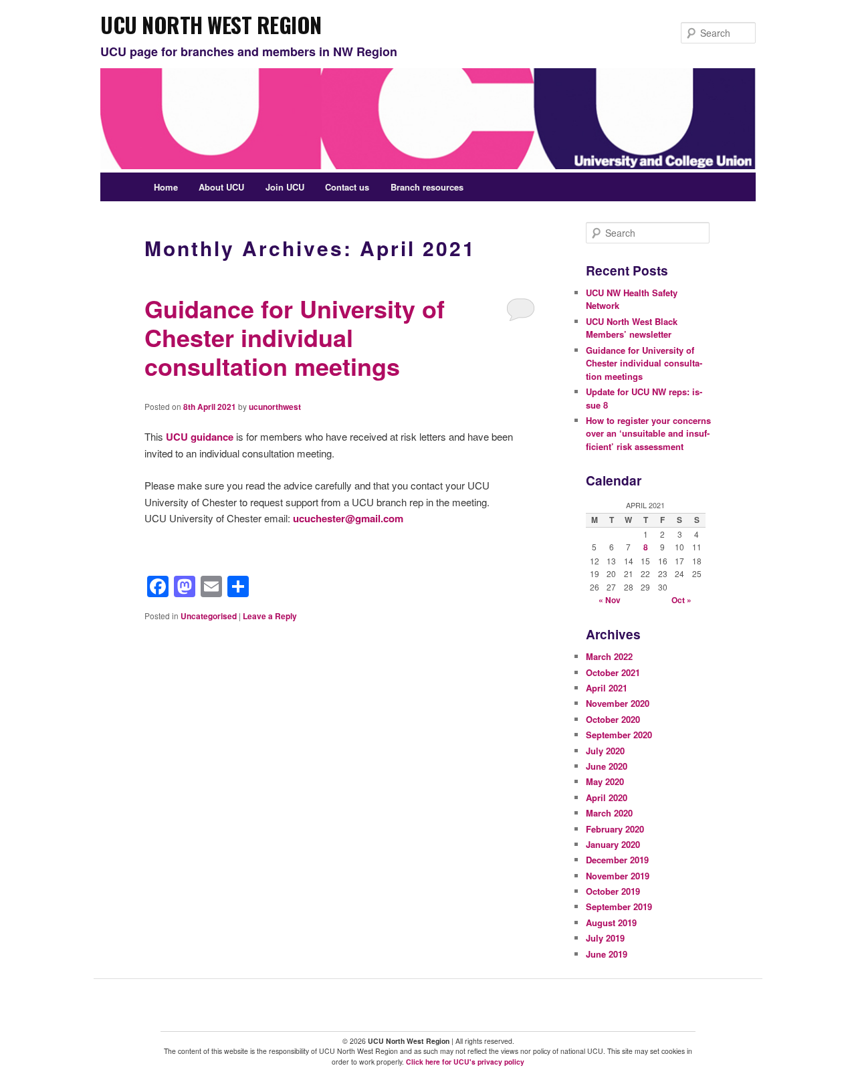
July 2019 (605, 938)
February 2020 (615, 829)
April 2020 (606, 797)
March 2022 (609, 656)
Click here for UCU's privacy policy (465, 1062)
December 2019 (617, 859)
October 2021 (613, 672)
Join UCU (284, 187)
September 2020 (619, 734)
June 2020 (606, 766)
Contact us (347, 187)
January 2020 (613, 844)
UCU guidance (199, 436)
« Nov (610, 600)
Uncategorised (209, 616)
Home (166, 187)
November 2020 (617, 703)
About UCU (221, 187)
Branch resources (427, 187)
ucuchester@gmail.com (348, 518)
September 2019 (619, 906)
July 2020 (605, 750)
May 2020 (605, 781)
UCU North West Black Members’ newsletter (631, 328)
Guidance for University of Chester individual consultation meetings (294, 337)
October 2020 (613, 719)
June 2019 (606, 954)
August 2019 (611, 922)
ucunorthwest (275, 407)
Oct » (681, 600)
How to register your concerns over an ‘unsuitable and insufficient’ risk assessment (648, 433)
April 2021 (606, 687)
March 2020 (609, 812)
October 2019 (613, 891)
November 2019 (617, 875)
